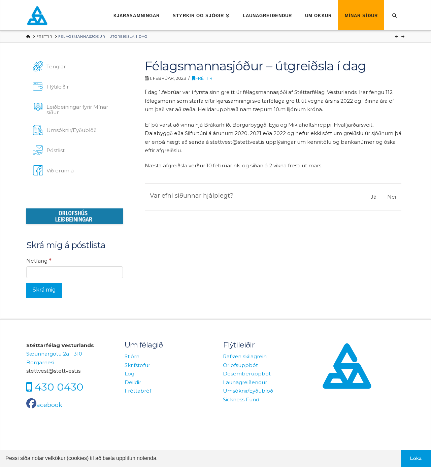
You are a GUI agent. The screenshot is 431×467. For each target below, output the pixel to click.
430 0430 (59, 386)
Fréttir (203, 78)
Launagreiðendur (245, 382)
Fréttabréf (138, 391)
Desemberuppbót (247, 373)
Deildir (133, 382)
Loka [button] (416, 458)
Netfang (39, 260)
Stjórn (132, 356)
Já (373, 197)
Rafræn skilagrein (245, 356)
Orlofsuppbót (240, 365)
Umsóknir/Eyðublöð (248, 391)
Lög (129, 373)
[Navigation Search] (394, 15)
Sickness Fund (241, 399)
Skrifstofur (137, 365)
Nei (391, 197)
